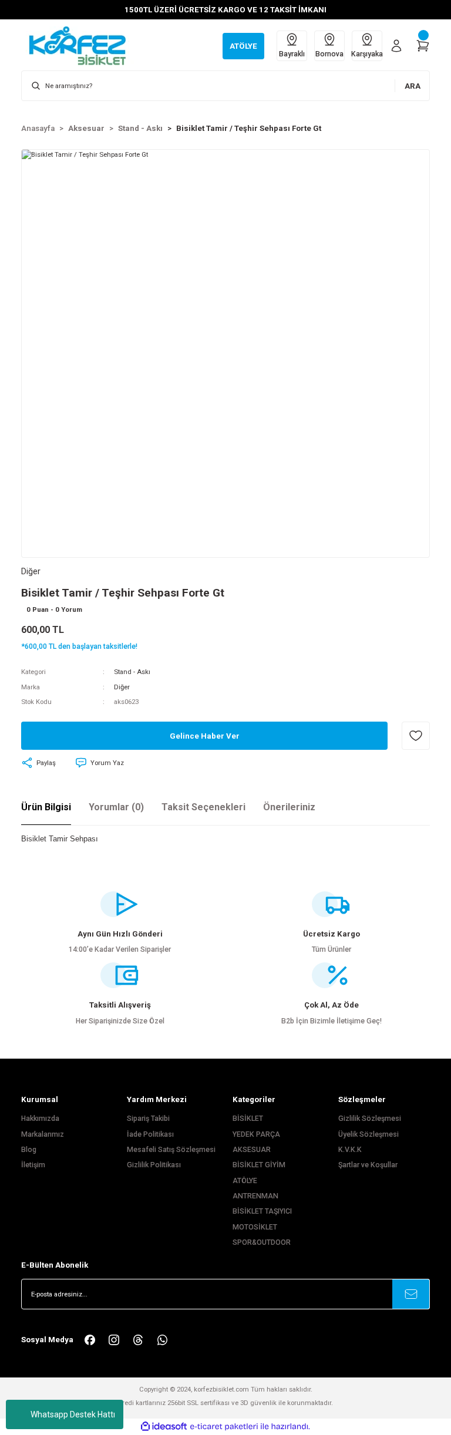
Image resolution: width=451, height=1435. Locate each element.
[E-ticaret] (224, 1426)
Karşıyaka (367, 54)
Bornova (329, 54)
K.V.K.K (350, 1150)
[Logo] (83, 45)
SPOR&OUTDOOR (262, 1242)
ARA (412, 86)
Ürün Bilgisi (46, 807)
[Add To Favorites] (416, 736)
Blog (28, 1150)
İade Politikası (150, 1134)
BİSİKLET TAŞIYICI (262, 1211)
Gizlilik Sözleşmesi (369, 1118)
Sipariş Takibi (148, 1118)
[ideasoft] (163, 1426)
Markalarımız (42, 1134)
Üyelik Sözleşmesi (368, 1134)
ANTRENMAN (255, 1196)
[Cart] (423, 46)
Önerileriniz (289, 807)
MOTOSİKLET (255, 1227)
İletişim (33, 1165)
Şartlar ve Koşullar (368, 1165)
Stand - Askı (132, 672)
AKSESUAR (252, 1150)
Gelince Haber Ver (205, 736)
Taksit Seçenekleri (203, 807)
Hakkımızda (40, 1118)
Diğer (122, 687)
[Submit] (411, 1294)
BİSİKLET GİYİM (259, 1165)
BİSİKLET (248, 1118)
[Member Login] (396, 46)
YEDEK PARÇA (256, 1134)
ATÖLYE (245, 1181)
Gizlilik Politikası (154, 1165)
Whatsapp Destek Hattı (73, 1414)
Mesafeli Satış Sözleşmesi (171, 1150)
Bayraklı (292, 54)
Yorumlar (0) (116, 807)
